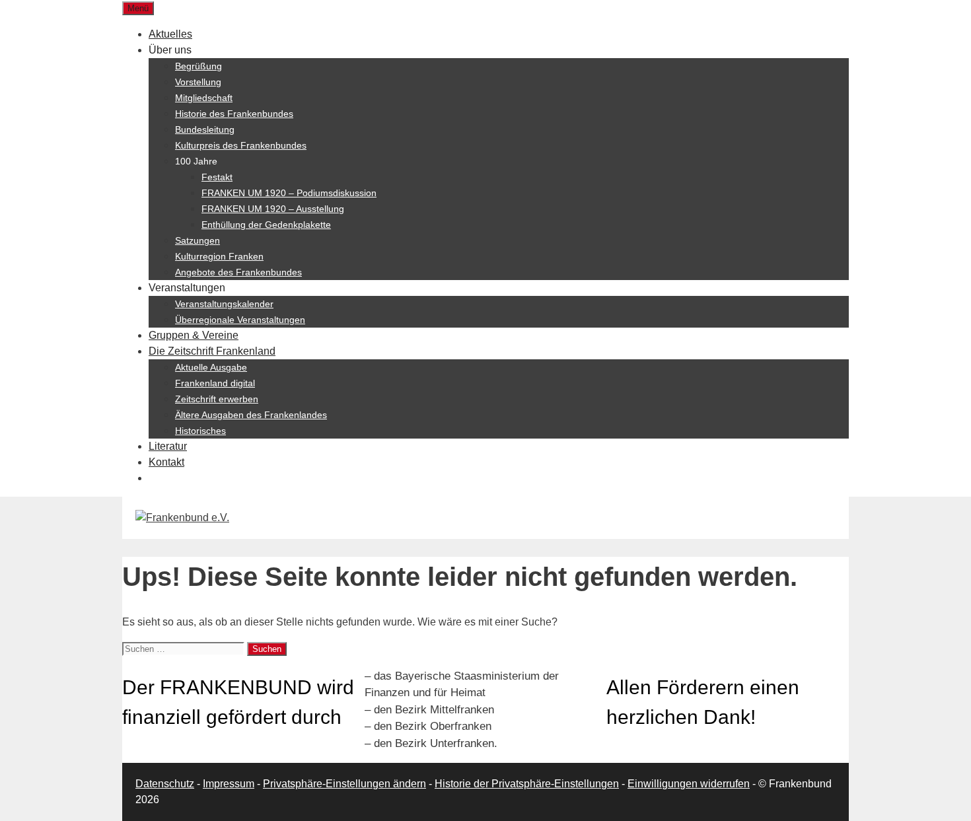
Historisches (200, 430)
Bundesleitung (204, 129)
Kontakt (166, 462)
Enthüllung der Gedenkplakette (266, 224)
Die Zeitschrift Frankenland (212, 351)
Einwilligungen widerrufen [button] (689, 783)
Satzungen (197, 240)
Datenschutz (164, 783)
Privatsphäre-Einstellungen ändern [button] (344, 783)
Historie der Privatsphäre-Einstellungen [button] (527, 783)
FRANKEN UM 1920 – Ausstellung (272, 208)
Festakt (217, 177)
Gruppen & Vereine (193, 335)
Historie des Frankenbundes (234, 113)
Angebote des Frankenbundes (238, 272)
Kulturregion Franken (219, 256)
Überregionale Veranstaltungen (240, 319)
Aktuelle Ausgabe (211, 367)
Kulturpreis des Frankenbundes (240, 145)
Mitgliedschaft (204, 97)
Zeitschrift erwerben (216, 399)
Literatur (168, 446)
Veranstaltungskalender (224, 304)
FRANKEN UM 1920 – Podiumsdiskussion (289, 193)
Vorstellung (198, 82)
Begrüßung (198, 66)
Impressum (228, 783)
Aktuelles (170, 34)
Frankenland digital (215, 383)
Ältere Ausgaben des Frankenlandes (251, 415)
